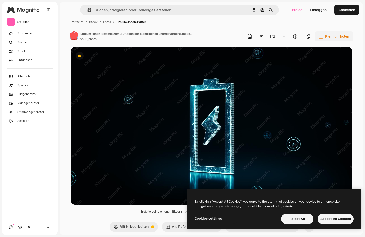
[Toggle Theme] (29, 227)
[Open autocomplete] (87, 10)
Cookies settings (208, 218)
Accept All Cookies (335, 219)
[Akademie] (20, 227)
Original (103, 56)
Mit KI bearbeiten (131, 228)
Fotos (107, 22)
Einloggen (318, 10)
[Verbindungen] (11, 227)
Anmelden (346, 10)
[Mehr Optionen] (284, 36)
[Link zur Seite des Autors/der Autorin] (74, 36)
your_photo (88, 39)
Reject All (297, 219)
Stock (93, 22)
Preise (297, 10)
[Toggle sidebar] (49, 10)
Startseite (77, 22)
